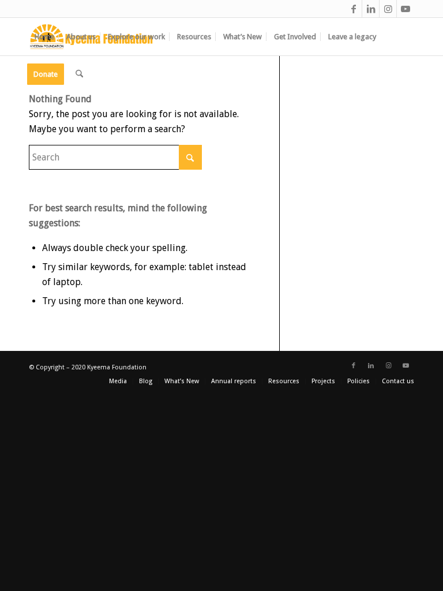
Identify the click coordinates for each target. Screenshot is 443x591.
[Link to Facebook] (353, 8)
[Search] (79, 74)
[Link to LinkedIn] (370, 8)
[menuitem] (44, 36)
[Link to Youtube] (405, 8)
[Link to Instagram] (388, 8)
